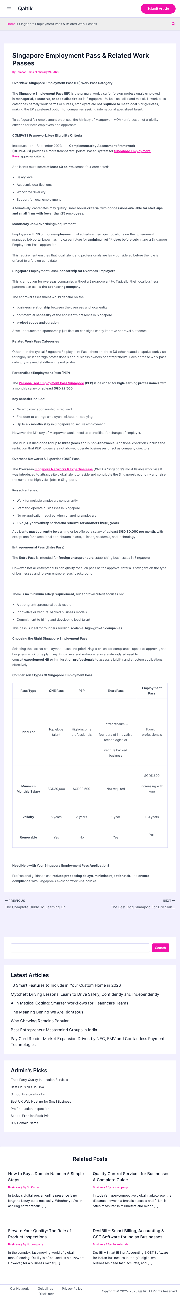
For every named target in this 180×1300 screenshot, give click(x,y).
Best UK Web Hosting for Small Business (41, 1101)
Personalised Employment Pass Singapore (51, 383)
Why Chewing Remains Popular (40, 1021)
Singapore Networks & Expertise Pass (63, 469)
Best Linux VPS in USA (27, 1087)
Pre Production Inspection (30, 1109)
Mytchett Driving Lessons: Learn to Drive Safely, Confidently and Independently (85, 994)
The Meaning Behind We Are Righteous (47, 1012)
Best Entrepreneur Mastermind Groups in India (54, 1030)
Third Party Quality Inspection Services (39, 1080)
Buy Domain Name (24, 1123)
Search (160, 948)
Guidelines (45, 1289)
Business (14, 1187)
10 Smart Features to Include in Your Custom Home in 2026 (66, 985)
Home (11, 24)
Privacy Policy (72, 1289)
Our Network (19, 1289)
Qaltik (25, 8)
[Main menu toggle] (9, 8)
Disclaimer (46, 1294)
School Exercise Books (28, 1094)
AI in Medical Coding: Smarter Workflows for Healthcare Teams (69, 1003)
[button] (158, 9)
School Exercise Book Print (31, 1116)
